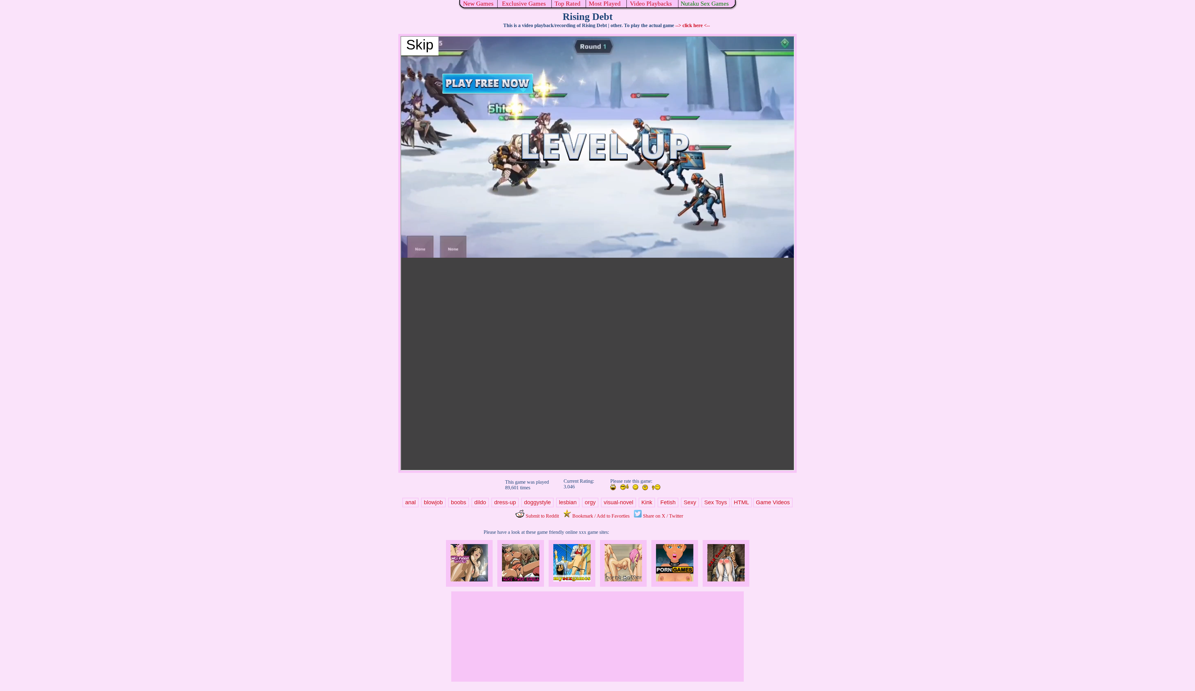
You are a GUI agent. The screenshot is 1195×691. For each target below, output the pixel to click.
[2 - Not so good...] (645, 487)
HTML (741, 502)
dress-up (505, 502)
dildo (480, 502)
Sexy (690, 502)
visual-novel (618, 502)
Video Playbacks (651, 3)
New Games (478, 3)
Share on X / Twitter (662, 516)
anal (410, 502)
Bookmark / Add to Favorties (600, 516)
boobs (458, 502)
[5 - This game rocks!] (613, 487)
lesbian (568, 502)
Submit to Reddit (541, 516)
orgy (590, 502)
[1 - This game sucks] (656, 487)
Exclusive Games (524, 3)
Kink (646, 502)
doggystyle (537, 502)
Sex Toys (715, 502)
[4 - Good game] (624, 487)
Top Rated (567, 3)
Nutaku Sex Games (705, 3)
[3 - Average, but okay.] (635, 487)
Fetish (668, 502)
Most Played (605, 3)
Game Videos (773, 502)
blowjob (433, 502)
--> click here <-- (692, 25)
